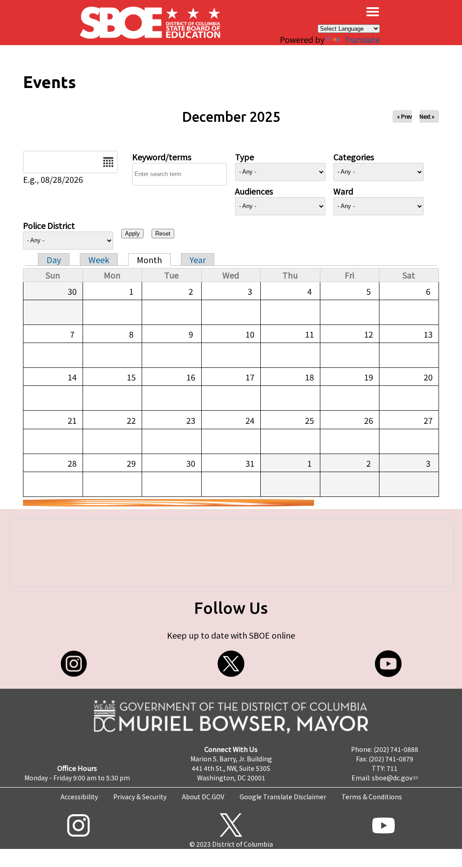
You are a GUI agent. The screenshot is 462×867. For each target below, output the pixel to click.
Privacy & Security (139, 796)
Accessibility (79, 796)
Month (149, 259)
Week (98, 259)
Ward (343, 191)
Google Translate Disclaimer (283, 796)
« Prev (404, 116)
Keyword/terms (161, 156)
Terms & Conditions (372, 796)
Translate (362, 39)
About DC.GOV (203, 796)
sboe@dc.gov (392, 777)
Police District (49, 225)
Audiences (254, 191)
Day (53, 259)
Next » (427, 116)
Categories (353, 156)
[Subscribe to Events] (168, 503)
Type (244, 156)
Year (197, 259)
